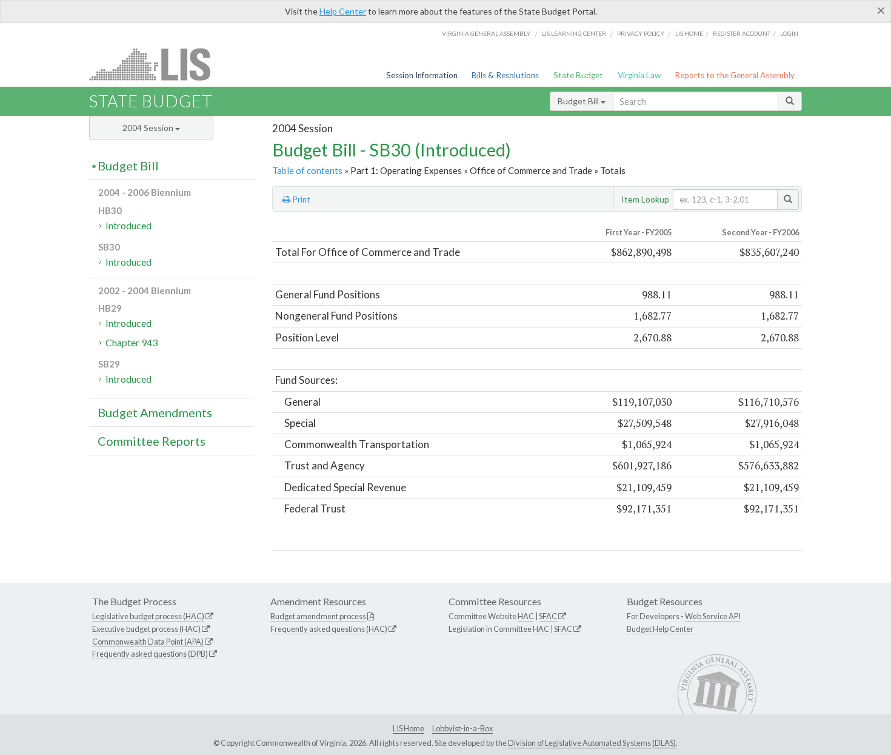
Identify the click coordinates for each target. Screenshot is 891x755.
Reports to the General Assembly (735, 75)
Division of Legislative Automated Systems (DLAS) (592, 743)
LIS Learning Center (574, 33)
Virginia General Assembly (486, 33)
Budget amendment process (318, 616)
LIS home (689, 33)
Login (789, 33)
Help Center (342, 11)
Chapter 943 (131, 342)
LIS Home (408, 728)
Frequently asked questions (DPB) (150, 654)
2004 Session (148, 127)
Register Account (741, 33)
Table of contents (307, 170)
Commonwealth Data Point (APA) (148, 641)
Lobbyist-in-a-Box (462, 728)
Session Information (422, 75)
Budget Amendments (155, 412)
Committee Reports (151, 441)
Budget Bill (579, 101)
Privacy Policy (640, 33)
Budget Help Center (660, 629)
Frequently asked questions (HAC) (328, 629)
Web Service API (713, 616)
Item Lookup (645, 199)
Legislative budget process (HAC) (148, 616)
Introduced (128, 225)
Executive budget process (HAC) (146, 629)
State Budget (578, 75)
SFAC (548, 616)
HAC (526, 616)
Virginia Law (639, 75)
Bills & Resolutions (505, 75)
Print (300, 199)
